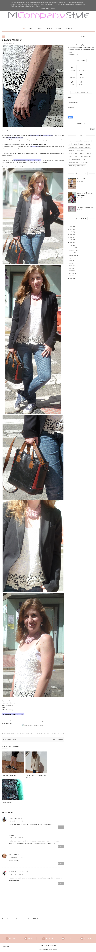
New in (49, 28)
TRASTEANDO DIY (16, 818)
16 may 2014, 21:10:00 (16, 838)
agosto (71, 258)
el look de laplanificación (16, 144)
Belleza (82, 144)
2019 (71, 232)
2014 (71, 245)
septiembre (72, 255)
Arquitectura (73, 153)
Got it (53, 8)
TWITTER (81, 84)
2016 (71, 240)
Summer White (82, 179)
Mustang (19, 733)
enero (71, 276)
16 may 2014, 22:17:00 (16, 857)
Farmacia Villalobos (18, 872)
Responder (61, 827)
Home (23, 28)
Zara (31, 733)
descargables (84, 162)
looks (70, 141)
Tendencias (87, 141)
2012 (71, 281)
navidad (89, 153)
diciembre (72, 248)
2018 (71, 234)
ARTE (84, 159)
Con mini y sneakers (9, 775)
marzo (71, 271)
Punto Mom (18, 137)
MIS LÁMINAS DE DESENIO (85, 207)
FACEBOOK (72, 77)
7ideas (81, 147)
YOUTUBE (72, 84)
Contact (40, 28)
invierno (87, 147)
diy (69, 144)
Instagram (42, 721)
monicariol (6, 43)
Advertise (68, 28)
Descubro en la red (86, 156)
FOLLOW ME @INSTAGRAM (48, 945)
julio (70, 260)
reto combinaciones (74, 159)
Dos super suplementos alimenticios (85, 194)
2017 (71, 237)
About (31, 28)
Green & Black (7, 803)
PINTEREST (81, 70)
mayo (70, 265)
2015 (71, 242)
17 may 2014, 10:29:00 (16, 875)
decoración (78, 141)
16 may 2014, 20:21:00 (16, 821)
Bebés (76, 156)
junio (70, 263)
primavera (71, 150)
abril (70, 268)
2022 (71, 224)
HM (3, 36)
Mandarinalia (15, 854)
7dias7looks (80, 150)
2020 (71, 229)
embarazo (72, 165)
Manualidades (73, 147)
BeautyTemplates (53, 949)
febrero (71, 273)
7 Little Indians (81, 165)
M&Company (9, 710)
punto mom (25, 733)
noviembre (72, 250)
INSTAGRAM (72, 70)
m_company (12, 733)
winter (75, 144)
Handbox (81, 153)
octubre (71, 253)
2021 (71, 227)
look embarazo (73, 162)
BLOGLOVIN (81, 77)
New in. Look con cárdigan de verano (36, 776)
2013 (71, 278)
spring (88, 144)
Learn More (45, 8)
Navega (58, 28)
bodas (70, 156)
